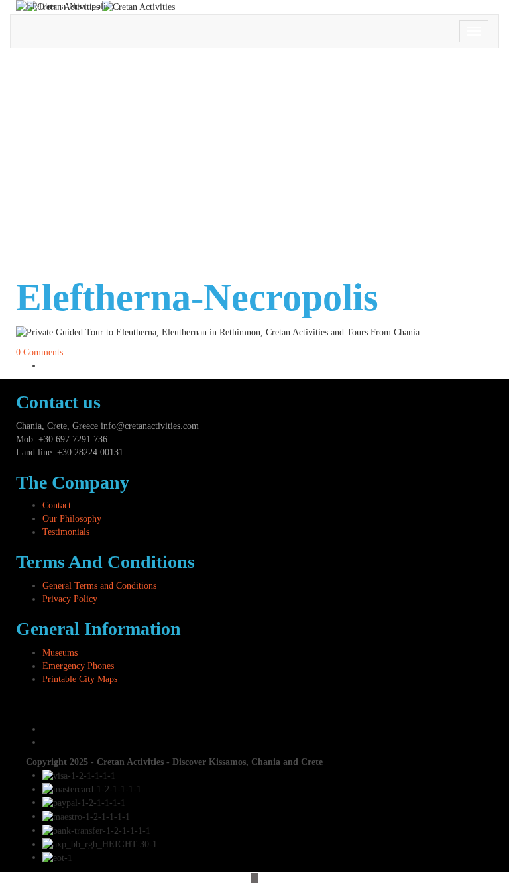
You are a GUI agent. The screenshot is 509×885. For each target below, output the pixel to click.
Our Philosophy (71, 519)
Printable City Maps (79, 679)
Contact (56, 505)
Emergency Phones (78, 666)
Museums (60, 653)
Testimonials (65, 532)
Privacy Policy (69, 599)
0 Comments (39, 352)
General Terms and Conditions (99, 586)
